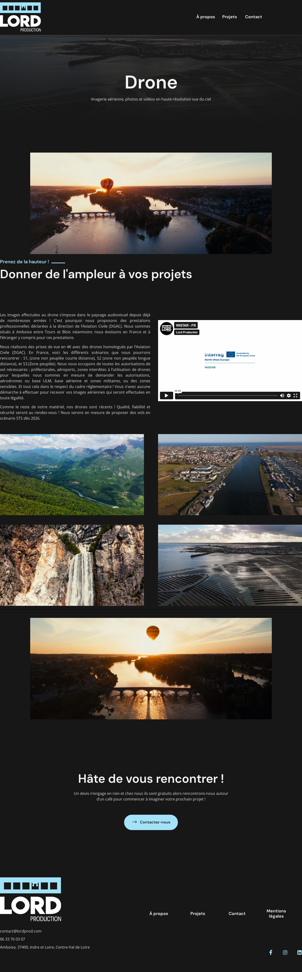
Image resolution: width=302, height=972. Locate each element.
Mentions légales (276, 913)
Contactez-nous (155, 822)
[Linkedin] (299, 952)
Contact (253, 17)
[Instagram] (285, 952)
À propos (205, 17)
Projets (229, 17)
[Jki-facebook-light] (270, 952)
